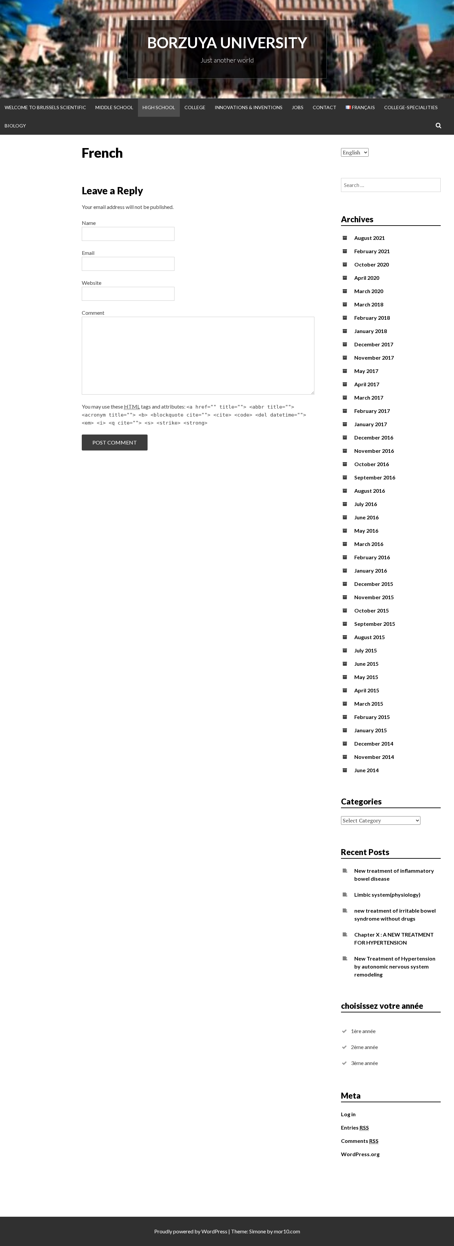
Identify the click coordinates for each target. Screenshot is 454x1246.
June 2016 (366, 517)
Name (89, 223)
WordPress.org (360, 1154)
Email (88, 253)
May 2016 (366, 530)
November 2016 (374, 450)
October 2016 (371, 464)
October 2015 (371, 610)
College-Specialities (411, 107)
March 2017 (368, 397)
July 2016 (365, 504)
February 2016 (372, 557)
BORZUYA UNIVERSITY (227, 43)
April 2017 (366, 384)
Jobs (297, 107)
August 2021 (369, 238)
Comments (360, 1141)
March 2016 (368, 544)
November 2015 (374, 597)
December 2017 (373, 344)
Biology (15, 125)
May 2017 (366, 371)
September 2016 (374, 477)
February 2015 (372, 717)
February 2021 (372, 251)
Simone (257, 1231)
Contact (324, 107)
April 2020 (366, 277)
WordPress (214, 1231)
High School (159, 107)
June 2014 (366, 770)
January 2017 (370, 424)
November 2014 (374, 757)
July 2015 (365, 650)
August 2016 (369, 490)
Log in (348, 1114)
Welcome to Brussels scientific (45, 107)
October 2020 (371, 264)
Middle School (114, 107)
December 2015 (373, 584)
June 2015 (366, 663)
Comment (93, 312)
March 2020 (368, 291)
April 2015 (366, 690)
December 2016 (373, 437)
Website (91, 282)
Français (363, 107)
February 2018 (372, 317)
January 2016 (370, 570)
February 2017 (372, 411)
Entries (355, 1127)
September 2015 (374, 624)
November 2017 (374, 357)
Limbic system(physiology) (387, 894)
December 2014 (373, 743)
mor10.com (287, 1231)
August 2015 (369, 637)
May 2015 (366, 677)
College (194, 107)
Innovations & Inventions (249, 107)
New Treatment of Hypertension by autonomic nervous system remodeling (394, 966)
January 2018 (370, 331)
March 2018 (368, 304)
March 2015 (368, 703)
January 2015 (370, 730)
